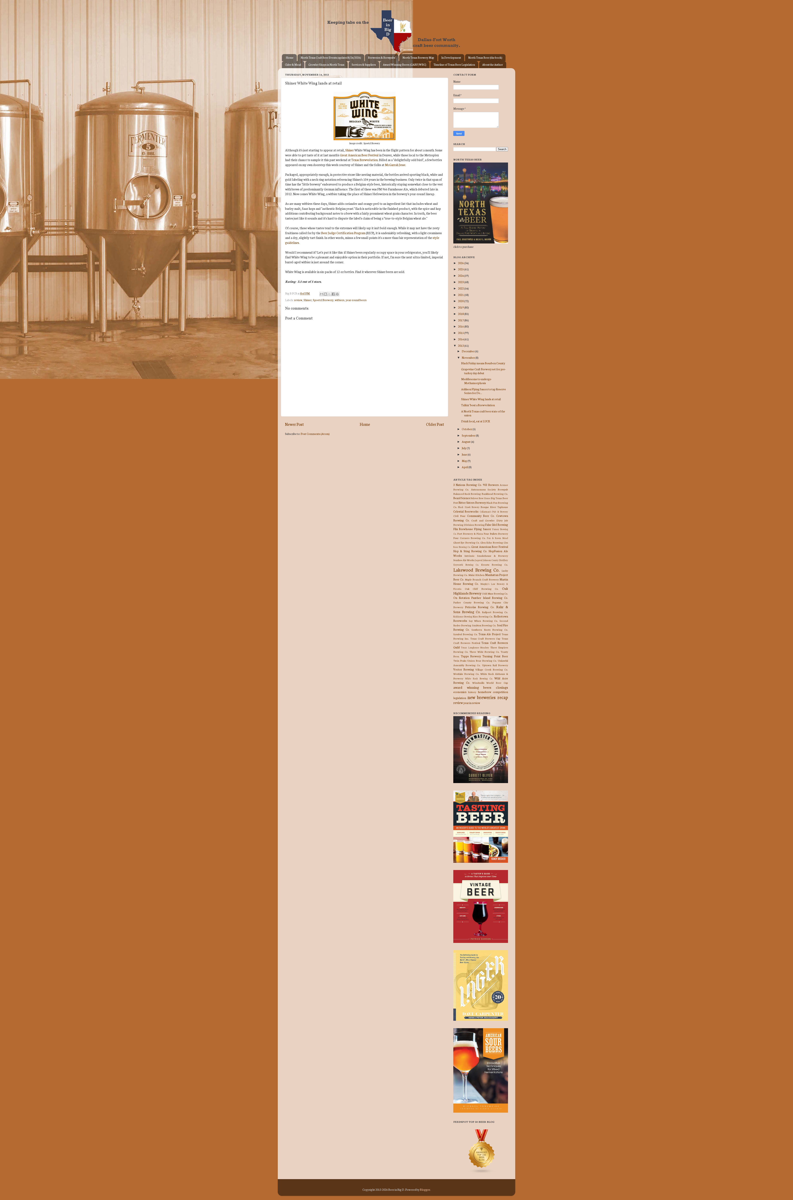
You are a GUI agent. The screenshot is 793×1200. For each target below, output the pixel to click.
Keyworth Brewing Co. (466, 564)
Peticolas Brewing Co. (479, 607)
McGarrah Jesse (395, 165)
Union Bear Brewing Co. (482, 660)
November (468, 357)
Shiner (349, 150)
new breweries (482, 697)
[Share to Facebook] (333, 294)
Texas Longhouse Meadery (475, 647)
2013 (461, 345)
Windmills (478, 682)
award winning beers (472, 687)
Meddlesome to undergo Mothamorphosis (476, 381)
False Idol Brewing (496, 524)
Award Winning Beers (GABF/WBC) (404, 64)
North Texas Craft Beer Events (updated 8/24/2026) (331, 57)
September (469, 435)
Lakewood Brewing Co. (476, 569)
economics (460, 692)
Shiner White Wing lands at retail (481, 399)
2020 (461, 301)
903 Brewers (491, 485)
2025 (461, 269)
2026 (461, 263)
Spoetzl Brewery (323, 300)
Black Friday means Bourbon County (483, 363)
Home (289, 57)
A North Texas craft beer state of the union (483, 413)
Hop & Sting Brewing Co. (470, 551)
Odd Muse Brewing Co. (495, 593)
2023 (461, 282)
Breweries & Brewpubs (381, 57)
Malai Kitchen (476, 575)
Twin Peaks (459, 660)
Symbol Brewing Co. (465, 634)
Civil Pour (459, 516)
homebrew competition (493, 692)
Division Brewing (474, 524)
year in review (471, 703)
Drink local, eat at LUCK (475, 421)
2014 (461, 339)
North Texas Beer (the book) (485, 57)
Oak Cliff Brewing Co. (482, 588)
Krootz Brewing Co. (494, 564)
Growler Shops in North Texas (326, 64)
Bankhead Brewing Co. (495, 493)
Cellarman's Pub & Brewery (494, 511)
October (467, 429)
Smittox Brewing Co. (484, 625)
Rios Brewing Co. (483, 616)
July (464, 448)
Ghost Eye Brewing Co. (466, 542)
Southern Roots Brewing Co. (489, 629)
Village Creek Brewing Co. (491, 669)
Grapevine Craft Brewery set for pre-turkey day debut (483, 371)
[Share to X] (329, 294)
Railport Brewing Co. (495, 612)
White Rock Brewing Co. (479, 678)
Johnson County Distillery (495, 560)
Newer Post (294, 424)
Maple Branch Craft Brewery (482, 579)
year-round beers (356, 300)
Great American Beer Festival (359, 155)
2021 (461, 295)
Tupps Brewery (471, 656)
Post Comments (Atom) (315, 434)
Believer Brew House (480, 498)
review (298, 300)
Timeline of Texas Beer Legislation (454, 64)
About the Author (492, 64)
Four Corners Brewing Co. (469, 538)
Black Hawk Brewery (469, 507)
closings (502, 687)
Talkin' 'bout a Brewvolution (478, 405)
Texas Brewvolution (364, 160)
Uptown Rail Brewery (495, 665)
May (465, 461)
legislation (459, 698)
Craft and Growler (483, 520)
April (465, 467)
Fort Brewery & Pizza (470, 533)
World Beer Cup (497, 682)
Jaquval (478, 560)
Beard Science (461, 498)
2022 (461, 288)
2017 (461, 320)
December (468, 351)
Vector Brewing (463, 669)
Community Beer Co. (481, 516)
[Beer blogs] (475, 1173)
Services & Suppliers (364, 64)
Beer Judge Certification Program (343, 233)
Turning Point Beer (495, 656)
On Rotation (461, 598)
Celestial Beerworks (465, 511)
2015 (461, 333)
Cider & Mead (293, 64)
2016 (461, 326)
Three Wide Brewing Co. (484, 651)
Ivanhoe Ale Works (463, 560)
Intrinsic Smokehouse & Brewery (486, 555)
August (466, 441)
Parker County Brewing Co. (471, 602)
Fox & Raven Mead (497, 538)
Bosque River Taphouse (494, 507)
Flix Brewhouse (463, 529)
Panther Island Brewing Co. (489, 598)
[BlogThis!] (325, 294)
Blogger (425, 1189)
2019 (461, 307)
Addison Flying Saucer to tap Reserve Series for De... (483, 391)
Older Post (435, 424)
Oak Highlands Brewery (480, 590)
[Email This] (321, 294)
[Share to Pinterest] (337, 294)
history (472, 692)
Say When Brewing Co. (483, 620)
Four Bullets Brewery (496, 533)
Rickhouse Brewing (462, 616)
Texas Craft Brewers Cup (485, 638)
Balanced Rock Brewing (467, 493)
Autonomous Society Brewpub (489, 489)
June (465, 454)
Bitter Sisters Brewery (472, 502)
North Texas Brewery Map (418, 57)
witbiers (339, 300)
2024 (461, 275)
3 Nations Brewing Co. (467, 485)
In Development (451, 57)
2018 (461, 314)
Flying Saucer (482, 529)
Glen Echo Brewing (491, 542)
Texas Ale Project (489, 634)
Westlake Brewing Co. (466, 673)
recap (502, 697)
